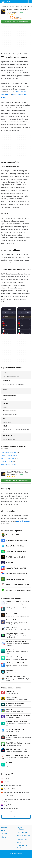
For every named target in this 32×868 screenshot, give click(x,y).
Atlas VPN (19, 92)
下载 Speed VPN (6, 461)
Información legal (22, 839)
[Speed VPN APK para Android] (3, 11)
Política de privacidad (23, 835)
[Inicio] (2, 6)
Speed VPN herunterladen (9, 455)
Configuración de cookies (22, 846)
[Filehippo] (6, 1)
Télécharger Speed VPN (8, 452)
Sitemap (3, 837)
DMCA (19, 842)
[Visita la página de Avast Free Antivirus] (16, 17)
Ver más (16, 816)
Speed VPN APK (17, 9)
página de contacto (23, 521)
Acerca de (4, 827)
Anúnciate (4, 834)
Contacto (4, 830)
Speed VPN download (8, 458)
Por (12, 12)
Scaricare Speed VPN (8, 464)
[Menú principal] (30, 1)
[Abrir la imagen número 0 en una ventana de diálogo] (8, 320)
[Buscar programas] (27, 1)
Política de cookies (22, 832)
